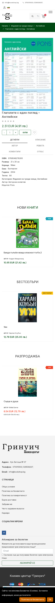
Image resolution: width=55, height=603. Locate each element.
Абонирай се (27, 563)
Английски (42, 179)
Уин (5, 327)
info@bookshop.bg (12, 2)
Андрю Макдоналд (16, 259)
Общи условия (8, 487)
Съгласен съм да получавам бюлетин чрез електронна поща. (27, 556)
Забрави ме (7, 504)
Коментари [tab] (14, 151)
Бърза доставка (9, 500)
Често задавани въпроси (13, 508)
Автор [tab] (15, 146)
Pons (12, 185)
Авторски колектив (17, 182)
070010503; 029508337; (34, 2)
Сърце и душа (11, 401)
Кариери (5, 513)
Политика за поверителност (14, 495)
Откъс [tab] (40, 151)
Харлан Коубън (15, 333)
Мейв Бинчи (13, 407)
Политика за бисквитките (13, 491)
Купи (25, 133)
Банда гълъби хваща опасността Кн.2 (23, 252)
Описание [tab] (40, 140)
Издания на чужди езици (24, 179)
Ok (50, 599)
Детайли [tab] (14, 140)
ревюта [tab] (40, 146)
